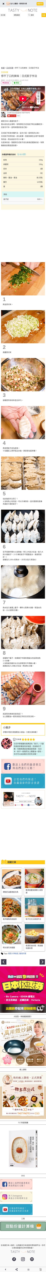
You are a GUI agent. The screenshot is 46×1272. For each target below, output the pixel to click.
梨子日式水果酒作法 (33, 919)
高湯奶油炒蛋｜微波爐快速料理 (34, 947)
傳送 (17, 83)
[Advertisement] (23, 42)
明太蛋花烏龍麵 (9, 947)
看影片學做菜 (13, 953)
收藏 (43, 15)
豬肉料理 (22, 953)
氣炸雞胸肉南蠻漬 (10, 919)
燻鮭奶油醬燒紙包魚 (10, 892)
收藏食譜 (6, 83)
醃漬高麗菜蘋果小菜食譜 (34, 891)
